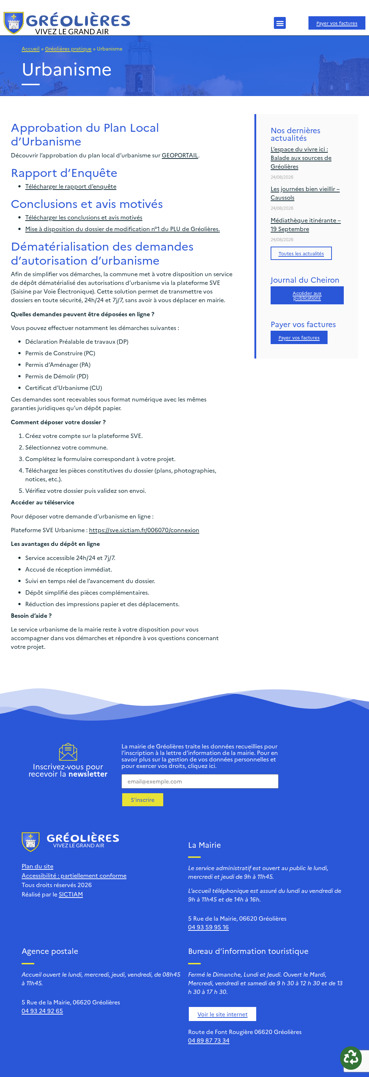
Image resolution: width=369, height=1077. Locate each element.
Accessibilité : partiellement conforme (74, 875)
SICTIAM (71, 894)
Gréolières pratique (68, 48)
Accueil (31, 48)
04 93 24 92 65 (42, 1011)
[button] (280, 23)
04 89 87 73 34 (209, 1040)
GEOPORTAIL (180, 155)
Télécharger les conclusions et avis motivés (83, 217)
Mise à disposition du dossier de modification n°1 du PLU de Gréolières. (122, 229)
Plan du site (37, 866)
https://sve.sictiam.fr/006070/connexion (144, 530)
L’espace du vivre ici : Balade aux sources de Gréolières (301, 157)
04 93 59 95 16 (208, 927)
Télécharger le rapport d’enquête (70, 186)
